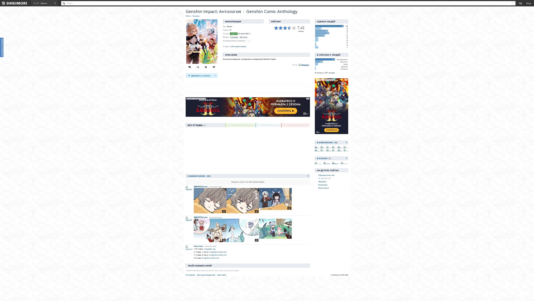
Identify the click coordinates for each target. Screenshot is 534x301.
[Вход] (528, 3)
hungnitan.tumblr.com (218, 252)
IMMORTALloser (201, 186)
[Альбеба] (346, 150)
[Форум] (520, 3)
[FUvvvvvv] (334, 147)
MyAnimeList (323, 188)
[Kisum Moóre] (317, 150)
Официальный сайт (326, 175)
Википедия (322, 184)
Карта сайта (221, 275)
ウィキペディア (324, 178)
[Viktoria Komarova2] (328, 150)
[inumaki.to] (346, 147)
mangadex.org (209, 248)
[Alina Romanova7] (317, 147)
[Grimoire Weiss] (340, 147)
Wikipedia (322, 181)
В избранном (327, 142)
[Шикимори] (14, 3)
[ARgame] (323, 147)
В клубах (323, 158)
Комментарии (199, 176)
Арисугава (198, 246)
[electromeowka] (328, 147)
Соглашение (190, 275)
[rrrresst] (323, 150)
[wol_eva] (334, 150)
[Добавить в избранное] (206, 67)
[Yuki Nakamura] (340, 150)
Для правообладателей (206, 275)
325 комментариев (238, 46)
